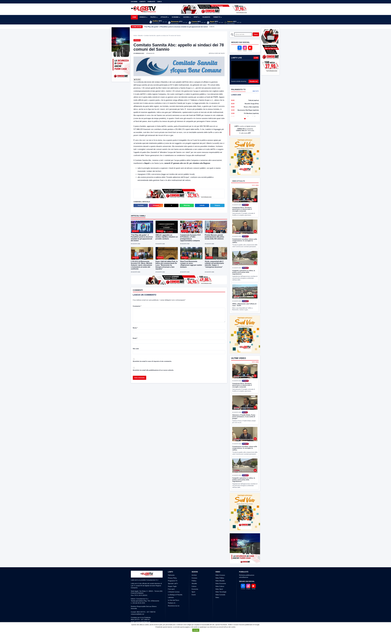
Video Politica (219, 570)
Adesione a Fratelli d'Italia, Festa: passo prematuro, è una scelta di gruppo (243, 409)
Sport (196, 17)
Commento (137, 306)
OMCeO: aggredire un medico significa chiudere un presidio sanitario (166, 237)
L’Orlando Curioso (174, 584)
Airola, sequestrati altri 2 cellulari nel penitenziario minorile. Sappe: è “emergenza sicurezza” (214, 264)
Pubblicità (151, 1)
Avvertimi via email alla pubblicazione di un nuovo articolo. (153, 370)
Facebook (140, 205)
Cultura (186, 17)
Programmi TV (172, 573)
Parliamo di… (172, 595)
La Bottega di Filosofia (175, 587)
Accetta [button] (195, 630)
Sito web (136, 348)
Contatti (142, 1)
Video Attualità (220, 573)
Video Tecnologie (220, 584)
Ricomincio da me (173, 598)
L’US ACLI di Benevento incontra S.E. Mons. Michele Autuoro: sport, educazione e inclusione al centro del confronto (141, 265)
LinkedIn (202, 205)
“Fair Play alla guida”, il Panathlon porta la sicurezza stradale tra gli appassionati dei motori (142, 237)
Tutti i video (255, 185)
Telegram (217, 205)
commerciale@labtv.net (142, 614)
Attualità (164, 17)
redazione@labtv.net (137, 606)
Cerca (159, 1)
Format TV (216, 17)
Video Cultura (219, 578)
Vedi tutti (256, 91)
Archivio (194, 567)
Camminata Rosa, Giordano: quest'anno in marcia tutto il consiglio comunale (242, 209)
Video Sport (219, 581)
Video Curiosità (220, 587)
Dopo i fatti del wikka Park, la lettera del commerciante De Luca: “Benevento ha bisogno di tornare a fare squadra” (166, 265)
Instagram (156, 205)
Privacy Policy (172, 570)
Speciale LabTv (173, 576)
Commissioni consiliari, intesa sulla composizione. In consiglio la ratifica (244, 240)
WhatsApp (187, 205)
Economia (175, 17)
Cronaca (142, 17)
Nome (135, 328)
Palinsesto (206, 17)
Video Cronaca (220, 567)
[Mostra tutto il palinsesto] (245, 118)
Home (134, 17)
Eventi (194, 587)
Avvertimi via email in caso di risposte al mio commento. (152, 361)
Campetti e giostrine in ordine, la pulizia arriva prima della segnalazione (243, 272)
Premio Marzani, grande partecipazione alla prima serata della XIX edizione (214, 237)
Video (217, 590)
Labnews (171, 590)
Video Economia (220, 576)
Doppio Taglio (172, 578)
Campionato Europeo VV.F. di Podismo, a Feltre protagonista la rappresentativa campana (175, 27)
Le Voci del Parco (173, 592)
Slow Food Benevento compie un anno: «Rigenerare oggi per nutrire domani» (191, 264)
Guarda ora (253, 81)
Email (135, 338)
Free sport (171, 581)
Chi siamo (134, 1)
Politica (153, 17)
